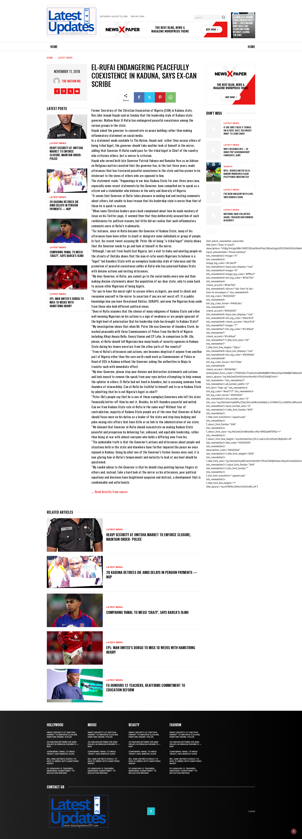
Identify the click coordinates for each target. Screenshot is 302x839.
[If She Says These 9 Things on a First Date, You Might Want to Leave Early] (213, 128)
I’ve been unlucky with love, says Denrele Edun (238, 195)
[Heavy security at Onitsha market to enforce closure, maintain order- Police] (67, 126)
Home (50, 57)
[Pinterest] (160, 97)
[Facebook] (57, 91)
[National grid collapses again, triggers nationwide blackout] (213, 215)
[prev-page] (208, 231)
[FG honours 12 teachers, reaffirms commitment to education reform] (75, 685)
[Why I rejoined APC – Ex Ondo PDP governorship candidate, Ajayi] (213, 150)
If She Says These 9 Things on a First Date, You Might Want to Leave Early (238, 130)
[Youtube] (77, 91)
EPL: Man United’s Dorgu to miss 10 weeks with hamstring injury (67, 302)
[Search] (223, 17)
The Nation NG (71, 81)
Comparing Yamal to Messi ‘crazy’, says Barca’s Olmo (67, 254)
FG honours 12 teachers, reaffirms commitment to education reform (145, 687)
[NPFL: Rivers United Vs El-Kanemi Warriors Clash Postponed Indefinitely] (213, 172)
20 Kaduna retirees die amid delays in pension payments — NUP (64, 205)
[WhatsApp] (170, 97)
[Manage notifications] (294, 831)
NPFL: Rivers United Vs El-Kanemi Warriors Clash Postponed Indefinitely (237, 174)
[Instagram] (64, 91)
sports (228, 167)
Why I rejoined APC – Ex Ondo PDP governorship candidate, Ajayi (237, 152)
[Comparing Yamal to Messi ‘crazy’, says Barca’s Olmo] (67, 231)
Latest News (65, 57)
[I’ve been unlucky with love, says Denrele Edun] (213, 193)
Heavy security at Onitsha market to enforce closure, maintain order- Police (66, 153)
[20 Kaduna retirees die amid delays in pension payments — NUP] (67, 180)
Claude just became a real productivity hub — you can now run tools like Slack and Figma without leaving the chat (243, 25)
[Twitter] (70, 91)
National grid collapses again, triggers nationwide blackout (238, 217)
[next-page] (214, 231)
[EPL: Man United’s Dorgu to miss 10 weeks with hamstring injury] (67, 277)
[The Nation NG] (57, 80)
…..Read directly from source (109, 491)
